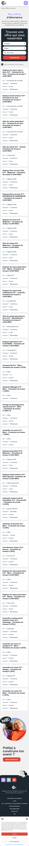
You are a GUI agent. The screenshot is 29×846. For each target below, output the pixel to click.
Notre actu (14, 811)
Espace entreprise (14, 806)
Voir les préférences (14, 841)
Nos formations (14, 809)
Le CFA (14, 801)
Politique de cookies (9, 844)
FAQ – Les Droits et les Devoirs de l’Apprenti (14, 803)
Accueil (3, 8)
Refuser (14, 837)
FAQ (14, 814)
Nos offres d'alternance (14, 798)
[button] (27, 819)
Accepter (14, 834)
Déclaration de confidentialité (18, 844)
